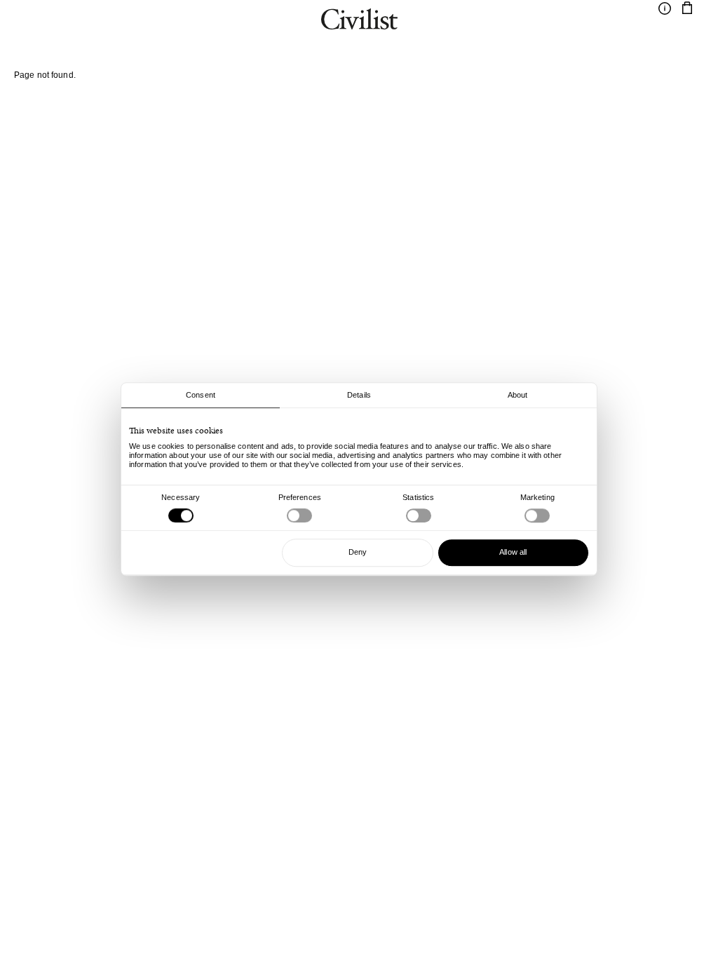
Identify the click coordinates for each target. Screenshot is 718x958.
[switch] (299, 515)
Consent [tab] (200, 395)
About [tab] (518, 395)
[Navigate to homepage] (359, 21)
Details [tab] (359, 395)
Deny (357, 552)
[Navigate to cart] (687, 8)
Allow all (513, 552)
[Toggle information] (664, 8)
